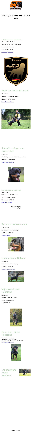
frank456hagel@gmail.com (7, 162)
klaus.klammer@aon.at (7, 102)
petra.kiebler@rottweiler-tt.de (8, 269)
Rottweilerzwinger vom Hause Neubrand (11, 39)
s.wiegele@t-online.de (6, 202)
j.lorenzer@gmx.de (5, 235)
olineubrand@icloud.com (7, 52)
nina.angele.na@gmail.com (7, 342)
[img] (16, 5)
